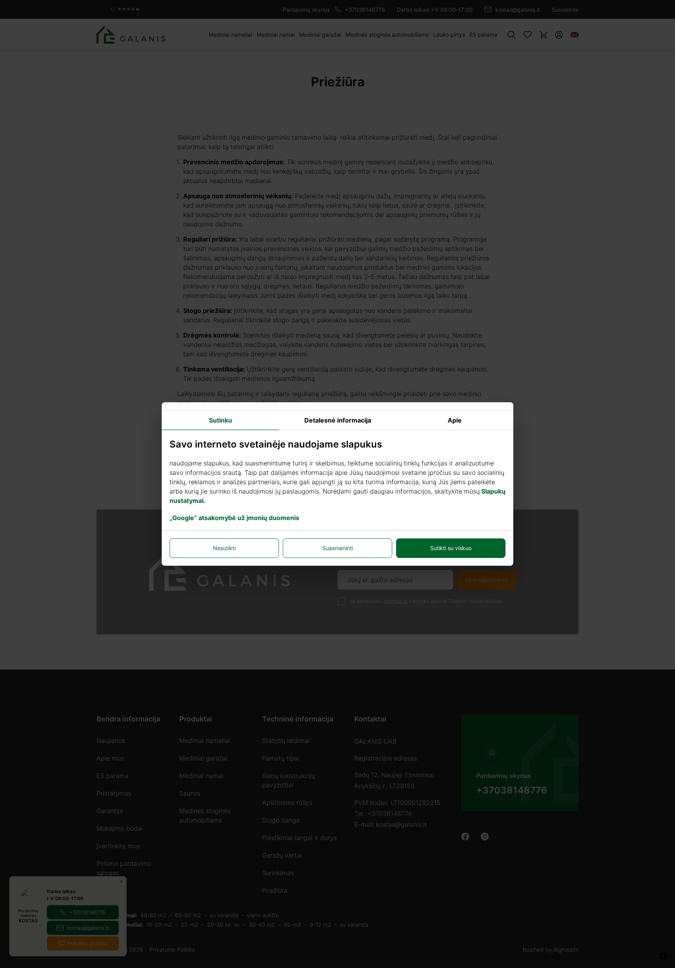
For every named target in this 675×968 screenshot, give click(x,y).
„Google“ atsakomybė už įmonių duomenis (234, 518)
